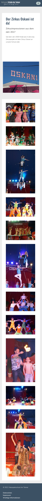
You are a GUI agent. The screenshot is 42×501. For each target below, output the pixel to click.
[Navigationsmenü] (38, 3)
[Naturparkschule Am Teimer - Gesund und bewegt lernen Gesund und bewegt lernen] (10, 3)
